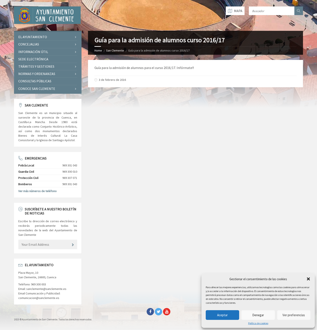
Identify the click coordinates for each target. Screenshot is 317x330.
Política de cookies (258, 323)
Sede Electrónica (33, 59)
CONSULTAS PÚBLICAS (34, 81)
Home (98, 50)
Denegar (258, 315)
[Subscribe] (73, 245)
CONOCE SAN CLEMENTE (36, 88)
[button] (308, 279)
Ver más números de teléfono (37, 191)
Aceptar (222, 315)
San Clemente (115, 50)
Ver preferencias (293, 315)
